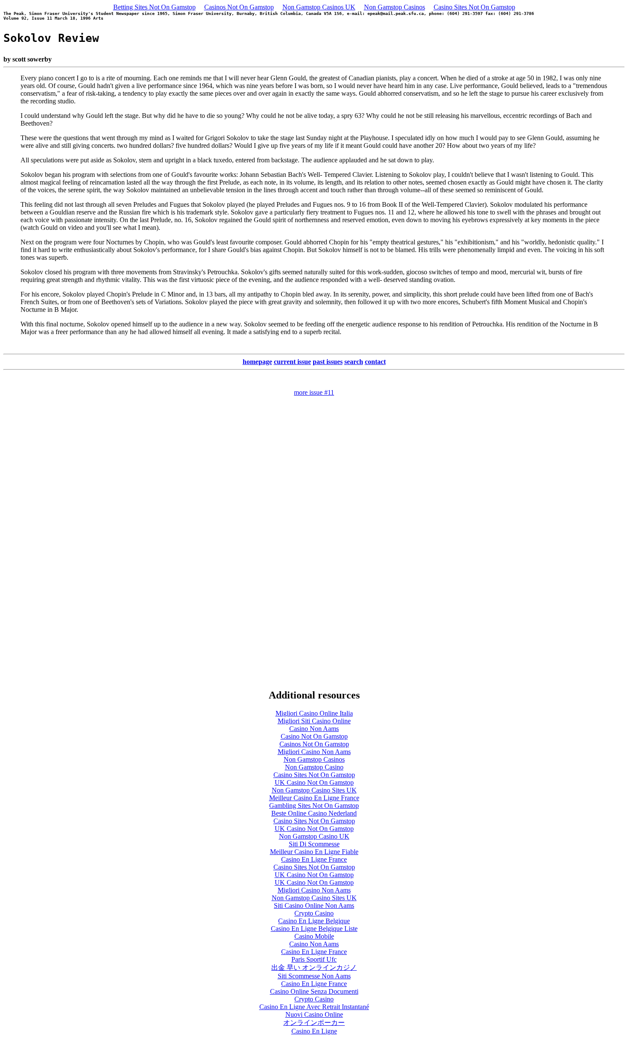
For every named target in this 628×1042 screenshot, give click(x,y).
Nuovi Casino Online (314, 1014)
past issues (328, 361)
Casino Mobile (314, 936)
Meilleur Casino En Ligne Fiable (314, 851)
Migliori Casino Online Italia (314, 713)
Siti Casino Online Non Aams (314, 905)
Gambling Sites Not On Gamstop (314, 805)
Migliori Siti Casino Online (314, 721)
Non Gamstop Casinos (394, 7)
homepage (257, 361)
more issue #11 (314, 392)
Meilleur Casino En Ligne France (314, 797)
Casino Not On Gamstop (314, 736)
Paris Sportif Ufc (314, 959)
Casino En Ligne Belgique (314, 921)
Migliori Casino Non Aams (314, 751)
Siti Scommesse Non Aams (314, 976)
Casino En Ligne (314, 1031)
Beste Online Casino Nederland (314, 813)
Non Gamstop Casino (314, 767)
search (353, 361)
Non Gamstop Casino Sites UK (314, 790)
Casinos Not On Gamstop (239, 7)
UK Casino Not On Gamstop (314, 782)
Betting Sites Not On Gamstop (154, 7)
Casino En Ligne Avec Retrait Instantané (314, 1006)
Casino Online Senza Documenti (314, 991)
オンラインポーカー (314, 1022)
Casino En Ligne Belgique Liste (314, 928)
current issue (292, 361)
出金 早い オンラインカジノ (314, 967)
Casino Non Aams (314, 728)
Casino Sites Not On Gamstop (474, 7)
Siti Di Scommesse (314, 844)
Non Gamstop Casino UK (314, 836)
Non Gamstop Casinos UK (318, 7)
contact (375, 361)
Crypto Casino (314, 913)
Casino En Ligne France (314, 859)
